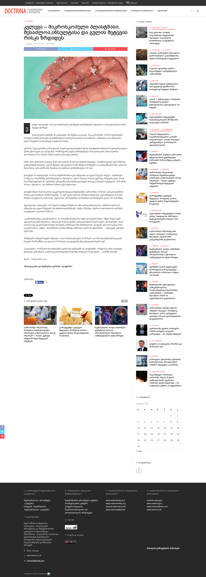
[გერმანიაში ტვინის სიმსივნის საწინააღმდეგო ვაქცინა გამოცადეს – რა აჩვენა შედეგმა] (141, 330)
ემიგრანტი (162, 11)
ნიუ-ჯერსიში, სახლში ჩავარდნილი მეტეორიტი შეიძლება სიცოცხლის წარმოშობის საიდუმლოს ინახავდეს (161, 37)
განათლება (155, 129)
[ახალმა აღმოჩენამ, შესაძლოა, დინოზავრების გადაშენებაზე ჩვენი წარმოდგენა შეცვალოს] (141, 54)
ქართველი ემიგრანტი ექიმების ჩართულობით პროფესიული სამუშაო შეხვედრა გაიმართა (165, 362)
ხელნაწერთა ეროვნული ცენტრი (81, 500)
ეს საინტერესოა (157, 341)
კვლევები (29, 21)
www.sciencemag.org (115, 500)
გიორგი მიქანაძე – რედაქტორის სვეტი (107, 3)
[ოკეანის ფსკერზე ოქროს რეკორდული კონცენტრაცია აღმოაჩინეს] (141, 70)
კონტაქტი (74, 3)
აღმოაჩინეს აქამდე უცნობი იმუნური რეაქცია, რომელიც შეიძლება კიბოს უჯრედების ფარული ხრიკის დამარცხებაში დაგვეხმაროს (164, 313)
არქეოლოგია (156, 50)
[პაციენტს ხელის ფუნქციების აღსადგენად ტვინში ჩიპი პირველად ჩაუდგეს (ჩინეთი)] (141, 85)
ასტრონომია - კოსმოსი (159, 27)
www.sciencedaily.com (115, 509)
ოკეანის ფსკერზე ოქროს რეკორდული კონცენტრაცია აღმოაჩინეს (163, 71)
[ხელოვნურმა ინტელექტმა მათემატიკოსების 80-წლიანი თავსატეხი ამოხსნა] (141, 118)
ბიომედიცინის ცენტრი (76, 503)
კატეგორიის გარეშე (158, 371)
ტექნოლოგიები (157, 114)
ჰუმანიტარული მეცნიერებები (77, 11)
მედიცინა (155, 81)
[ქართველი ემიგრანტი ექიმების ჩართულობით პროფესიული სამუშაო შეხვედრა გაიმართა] (141, 361)
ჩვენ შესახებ (62, 3)
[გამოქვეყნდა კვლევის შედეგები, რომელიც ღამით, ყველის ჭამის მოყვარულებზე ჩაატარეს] (75, 315)
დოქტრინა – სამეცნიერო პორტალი (39, 3)
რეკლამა (85, 3)
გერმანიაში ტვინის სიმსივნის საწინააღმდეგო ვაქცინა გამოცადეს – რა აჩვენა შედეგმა (165, 331)
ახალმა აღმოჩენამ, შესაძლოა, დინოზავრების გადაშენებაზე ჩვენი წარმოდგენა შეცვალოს (164, 56)
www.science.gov (154, 503)
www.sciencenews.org (116, 503)
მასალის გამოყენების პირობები (163, 548)
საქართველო (54, 11)
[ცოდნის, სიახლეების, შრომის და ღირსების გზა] (141, 345)
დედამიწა (155, 228)
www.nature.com (154, 509)
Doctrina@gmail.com (35, 561)
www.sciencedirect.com (157, 506)
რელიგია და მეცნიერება (142, 11)
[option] (40, 324)
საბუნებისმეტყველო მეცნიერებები (111, 11)
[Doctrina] (24, 11)
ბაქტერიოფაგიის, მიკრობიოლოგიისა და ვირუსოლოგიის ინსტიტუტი (78, 509)
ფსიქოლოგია (168, 129)
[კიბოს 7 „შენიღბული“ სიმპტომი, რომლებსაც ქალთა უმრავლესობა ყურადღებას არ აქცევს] (141, 100)
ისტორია (167, 50)
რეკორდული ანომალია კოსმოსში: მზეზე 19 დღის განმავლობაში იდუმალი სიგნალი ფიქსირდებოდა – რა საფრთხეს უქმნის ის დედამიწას (165, 380)
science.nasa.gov (154, 500)
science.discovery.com (116, 506)
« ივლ (139, 451)
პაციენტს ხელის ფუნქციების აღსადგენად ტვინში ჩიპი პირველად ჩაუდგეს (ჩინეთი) (163, 86)
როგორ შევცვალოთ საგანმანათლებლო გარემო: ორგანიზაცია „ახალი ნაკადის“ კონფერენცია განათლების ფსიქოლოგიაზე (164, 139)
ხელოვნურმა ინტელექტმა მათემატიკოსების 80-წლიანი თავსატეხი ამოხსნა (163, 120)
